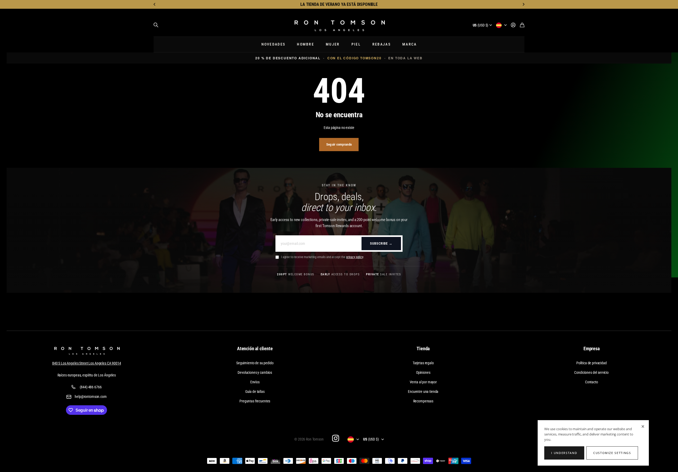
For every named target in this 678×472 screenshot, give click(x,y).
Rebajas (381, 44)
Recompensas (423, 401)
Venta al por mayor (423, 382)
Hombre (305, 44)
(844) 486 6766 (90, 387)
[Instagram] (335, 438)
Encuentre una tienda (423, 391)
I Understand (564, 453)
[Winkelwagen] (522, 25)
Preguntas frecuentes (254, 401)
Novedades (273, 44)
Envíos (255, 382)
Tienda (423, 348)
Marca (409, 44)
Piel (356, 44)
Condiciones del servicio (591, 372)
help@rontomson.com (90, 396)
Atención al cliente (255, 348)
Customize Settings (612, 453)
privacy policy (354, 257)
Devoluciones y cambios (255, 372)
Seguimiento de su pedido (255, 363)
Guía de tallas (255, 391)
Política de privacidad (591, 363)
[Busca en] (156, 25)
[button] (155, 4)
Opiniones (423, 372)
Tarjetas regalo (423, 363)
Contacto (591, 382)
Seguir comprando (339, 144)
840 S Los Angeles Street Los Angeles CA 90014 (86, 363)
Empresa (591, 348)
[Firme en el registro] (513, 25)
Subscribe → (381, 243)
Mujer (333, 44)
